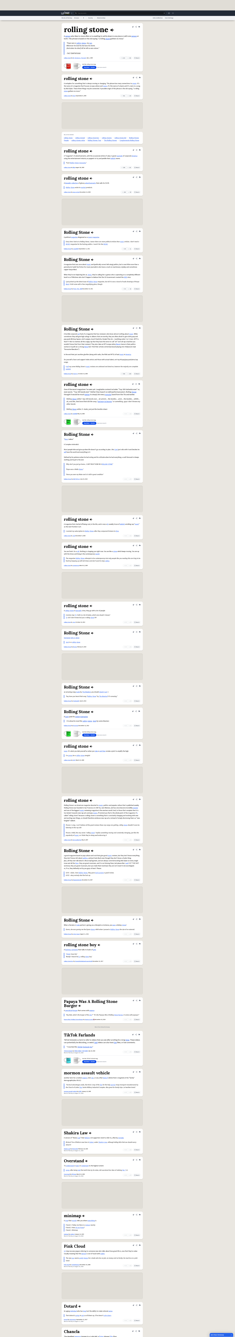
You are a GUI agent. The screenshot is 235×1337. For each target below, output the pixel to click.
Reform (87, 1138)
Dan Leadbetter (77, 840)
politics (85, 858)
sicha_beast (76, 934)
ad (79, 334)
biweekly (68, 183)
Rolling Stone (67, 249)
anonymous (73, 1320)
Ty (75, 615)
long (67, 716)
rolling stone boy (93, 138)
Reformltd (75, 1149)
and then (102, 751)
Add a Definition (158, 18)
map (66, 1220)
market (83, 187)
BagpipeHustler (77, 880)
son (90, 43)
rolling (78, 43)
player (88, 1225)
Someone (67, 638)
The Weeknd (86, 692)
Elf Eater (74, 1174)
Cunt (116, 449)
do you (77, 1227)
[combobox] (120, 13)
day (90, 1015)
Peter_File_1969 (77, 289)
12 (65, 1251)
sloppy (93, 929)
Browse (76, 18)
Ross (66, 439)
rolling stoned (80, 138)
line (101, 1085)
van (92, 1078)
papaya (92, 1010)
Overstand (67, 1174)
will (67, 366)
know (82, 1227)
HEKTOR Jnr (76, 479)
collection (74, 183)
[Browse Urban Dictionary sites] (66, 13)
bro (91, 1047)
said (126, 863)
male (78, 925)
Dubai (91, 1142)
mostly (74, 1220)
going (77, 1315)
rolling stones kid (120, 138)
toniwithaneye (75, 1265)
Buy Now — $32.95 (89, 67)
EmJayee (75, 726)
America (134, 156)
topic (77, 1166)
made (78, 692)
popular (108, 394)
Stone (77, 163)
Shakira (101, 1142)
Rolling (72, 163)
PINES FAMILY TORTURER (81, 1051)
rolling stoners (107, 138)
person (68, 36)
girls (94, 950)
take (96, 751)
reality (102, 1254)
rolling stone (67, 58)
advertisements (90, 183)
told (79, 1170)
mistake (121, 1138)
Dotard (66, 1320)
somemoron (76, 565)
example (119, 156)
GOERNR (75, 414)
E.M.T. (74, 760)
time (76, 863)
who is (73, 638)
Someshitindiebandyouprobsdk (83, 961)
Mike (74, 167)
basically (78, 611)
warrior (113, 1085)
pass (114, 925)
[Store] (169, 13)
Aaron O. (75, 374)
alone (77, 638)
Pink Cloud (67, 1265)
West (67, 284)
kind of (105, 1078)
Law (78, 1138)
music (134, 83)
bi (107, 524)
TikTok (79, 1047)
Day (80, 1087)
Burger (120, 1015)
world (97, 554)
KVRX (80, 1091)
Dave (74, 96)
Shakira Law (67, 1149)
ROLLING (105, 464)
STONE (110, 464)
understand (70, 1166)
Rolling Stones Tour (94, 140)
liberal (118, 344)
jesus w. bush (76, 192)
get (83, 1315)
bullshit (113, 158)
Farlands (86, 1047)
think (68, 954)
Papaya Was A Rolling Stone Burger (73, 1019)
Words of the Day (67, 18)
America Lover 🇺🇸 (90, 1019)
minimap (66, 1234)
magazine (82, 163)
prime (77, 716)
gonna (70, 755)
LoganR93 (75, 249)
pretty (81, 1258)
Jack (74, 536)
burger (75, 1010)
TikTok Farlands (68, 1051)
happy (86, 1258)
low (115, 1042)
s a (79, 957)
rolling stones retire (78, 140)
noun (65, 751)
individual (73, 1311)
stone (107, 38)
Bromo (75, 647)
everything (91, 1220)
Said (94, 721)
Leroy (67, 1170)
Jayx (74, 622)
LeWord (72, 1234)
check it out (103, 692)
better (87, 394)
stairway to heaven (105, 401)
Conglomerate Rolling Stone (129, 140)
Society (90, 18)
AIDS (125, 277)
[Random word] (164, 13)
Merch (137, 58)
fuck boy (68, 950)
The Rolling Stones (110, 140)
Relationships (101, 18)
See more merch (101, 67)
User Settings (169, 18)
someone (74, 950)
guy (73, 1258)
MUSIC (68, 244)
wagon (84, 1078)
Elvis (117, 531)
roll (78, 551)
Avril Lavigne (99, 873)
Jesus (90, 275)
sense (110, 1311)
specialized (69, 1010)
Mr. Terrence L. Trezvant (79, 58)
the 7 (124, 1170)
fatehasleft (76, 701)
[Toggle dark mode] (173, 13)
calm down (107, 1315)
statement (85, 1166)
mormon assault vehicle (70, 1091)
